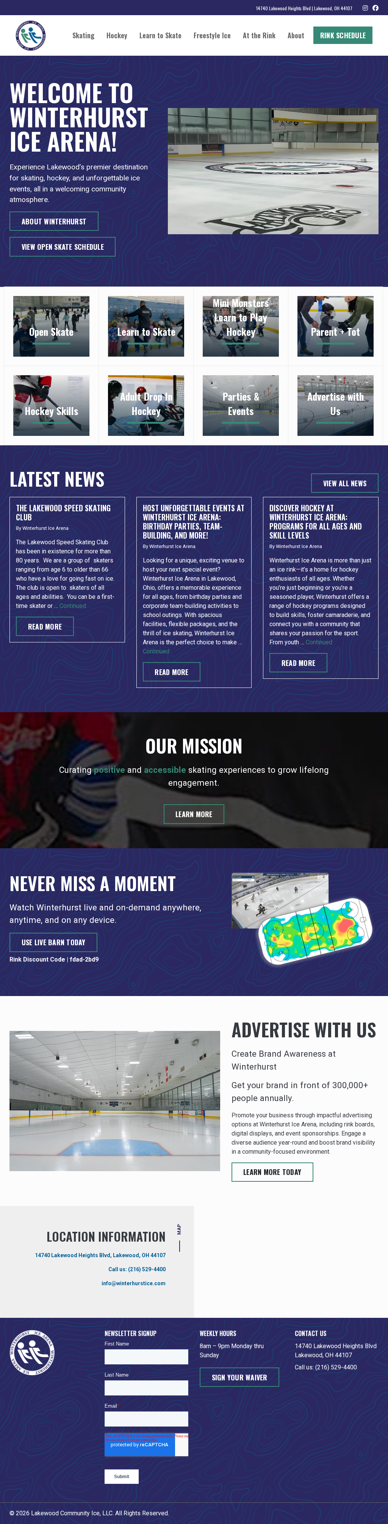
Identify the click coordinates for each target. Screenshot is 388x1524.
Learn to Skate (160, 35)
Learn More (194, 814)
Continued (72, 605)
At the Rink (259, 35)
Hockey (116, 35)
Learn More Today (272, 1172)
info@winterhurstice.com (134, 1283)
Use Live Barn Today (54, 942)
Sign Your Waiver (240, 1377)
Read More (45, 626)
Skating (83, 35)
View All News (344, 483)
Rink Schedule (343, 35)
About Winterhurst (54, 221)
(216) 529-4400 (147, 1269)
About (296, 35)
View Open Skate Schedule (63, 247)
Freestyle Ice (212, 35)
